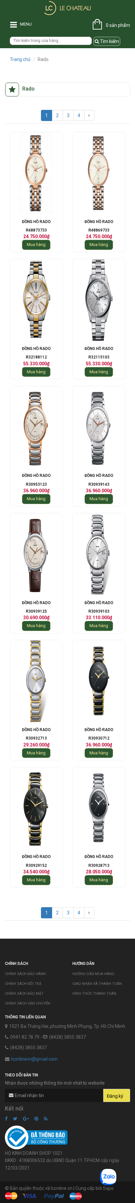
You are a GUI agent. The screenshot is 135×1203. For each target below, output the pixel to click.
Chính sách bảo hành (25, 974)
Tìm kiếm (109, 41)
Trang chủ (20, 59)
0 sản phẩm (118, 25)
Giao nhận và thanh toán (97, 984)
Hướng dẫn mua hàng (93, 974)
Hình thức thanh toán (94, 993)
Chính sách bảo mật (24, 993)
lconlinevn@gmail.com (34, 1059)
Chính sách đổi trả (23, 984)
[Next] (89, 115)
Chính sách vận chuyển (27, 1003)
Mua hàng (36, 244)
